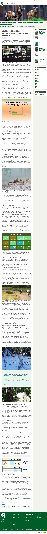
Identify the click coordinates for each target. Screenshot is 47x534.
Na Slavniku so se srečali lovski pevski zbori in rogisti (42, 32)
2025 (36, 71)
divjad (15, 506)
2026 (36, 69)
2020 (36, 78)
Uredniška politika (28, 529)
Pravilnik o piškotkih (21, 529)
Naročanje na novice (40, 519)
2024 (36, 72)
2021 (36, 77)
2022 (36, 75)
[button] (1, 13)
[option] (23, 13)
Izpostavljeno (12, 26)
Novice (8, 26)
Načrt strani (41, 529)
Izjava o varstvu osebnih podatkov (9, 529)
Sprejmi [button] (44, 532)
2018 (36, 81)
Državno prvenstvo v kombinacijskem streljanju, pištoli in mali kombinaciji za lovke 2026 (40, 55)
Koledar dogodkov (40, 517)
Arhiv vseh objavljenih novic (40, 94)
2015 (36, 86)
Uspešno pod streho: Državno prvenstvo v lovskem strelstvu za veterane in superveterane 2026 (40, 38)
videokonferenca (18, 507)
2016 (36, 84)
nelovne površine (18, 506)
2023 (36, 74)
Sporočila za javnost (40, 516)
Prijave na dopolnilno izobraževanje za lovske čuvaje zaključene (42, 43)
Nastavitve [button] (40, 532)
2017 (36, 83)
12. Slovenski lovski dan (10, 506)
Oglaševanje (35, 529)
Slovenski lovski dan (13, 507)
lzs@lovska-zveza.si (17, 518)
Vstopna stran (3, 26)
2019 (36, 80)
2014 (36, 87)
